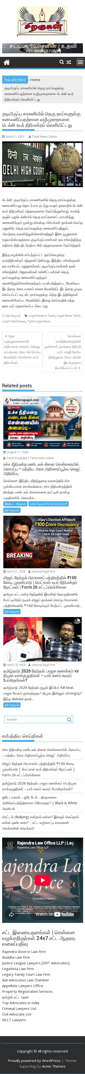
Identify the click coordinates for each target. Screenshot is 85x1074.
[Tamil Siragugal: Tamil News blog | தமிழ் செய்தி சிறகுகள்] (6, 62)
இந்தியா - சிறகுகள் (15, 503)
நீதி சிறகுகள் (13, 316)
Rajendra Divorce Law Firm (24, 951)
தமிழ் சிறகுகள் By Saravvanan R (48, 503)
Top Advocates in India (20, 1002)
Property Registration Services (27, 991)
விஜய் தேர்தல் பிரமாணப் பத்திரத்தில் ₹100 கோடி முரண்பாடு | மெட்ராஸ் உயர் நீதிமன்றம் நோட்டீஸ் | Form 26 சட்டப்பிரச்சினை (38, 769)
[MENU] (80, 62)
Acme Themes (53, 1066)
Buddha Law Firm (16, 957)
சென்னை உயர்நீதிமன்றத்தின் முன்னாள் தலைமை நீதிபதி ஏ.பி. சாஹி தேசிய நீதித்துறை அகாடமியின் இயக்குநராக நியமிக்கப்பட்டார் (63, 352)
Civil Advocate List (16, 1014)
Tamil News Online (44, 137)
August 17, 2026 (17, 452)
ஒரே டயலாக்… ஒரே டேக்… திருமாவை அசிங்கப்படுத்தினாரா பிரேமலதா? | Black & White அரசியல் (39, 803)
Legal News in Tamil (42, 316)
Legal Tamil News (13, 321)
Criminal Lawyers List (19, 1008)
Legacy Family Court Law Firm (26, 974)
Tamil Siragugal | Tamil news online (30, 458)
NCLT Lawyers (14, 1019)
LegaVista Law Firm (18, 968)
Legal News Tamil (68, 316)
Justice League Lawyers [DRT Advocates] (35, 963)
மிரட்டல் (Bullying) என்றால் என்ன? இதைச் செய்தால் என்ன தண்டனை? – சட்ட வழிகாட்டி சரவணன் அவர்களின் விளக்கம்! (40, 822)
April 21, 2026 (16, 571)
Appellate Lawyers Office (22, 985)
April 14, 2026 (16, 665)
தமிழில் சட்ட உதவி (15, 997)
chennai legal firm (43, 571)
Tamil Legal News (38, 321)
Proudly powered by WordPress (34, 1060)
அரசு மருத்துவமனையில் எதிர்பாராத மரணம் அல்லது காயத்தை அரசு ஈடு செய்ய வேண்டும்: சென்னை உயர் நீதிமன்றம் (22, 349)
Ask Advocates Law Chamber (25, 980)
